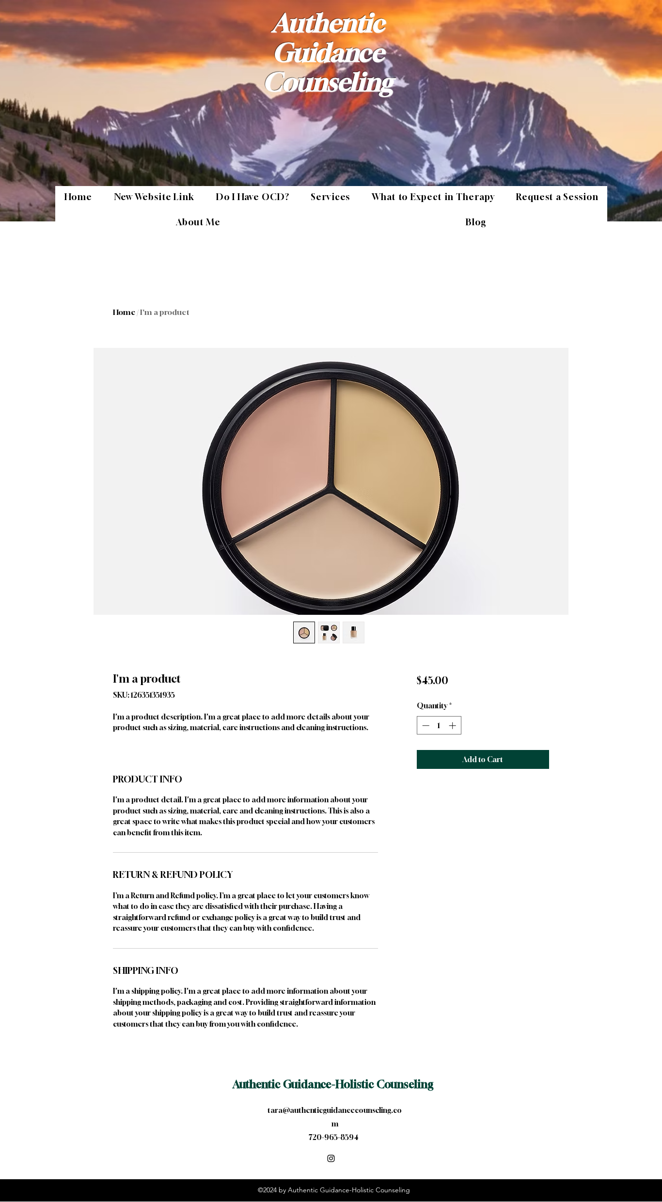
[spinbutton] (439, 725)
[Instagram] (331, 1158)
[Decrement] (424, 725)
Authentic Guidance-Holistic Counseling (333, 1084)
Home (124, 312)
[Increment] (453, 725)
